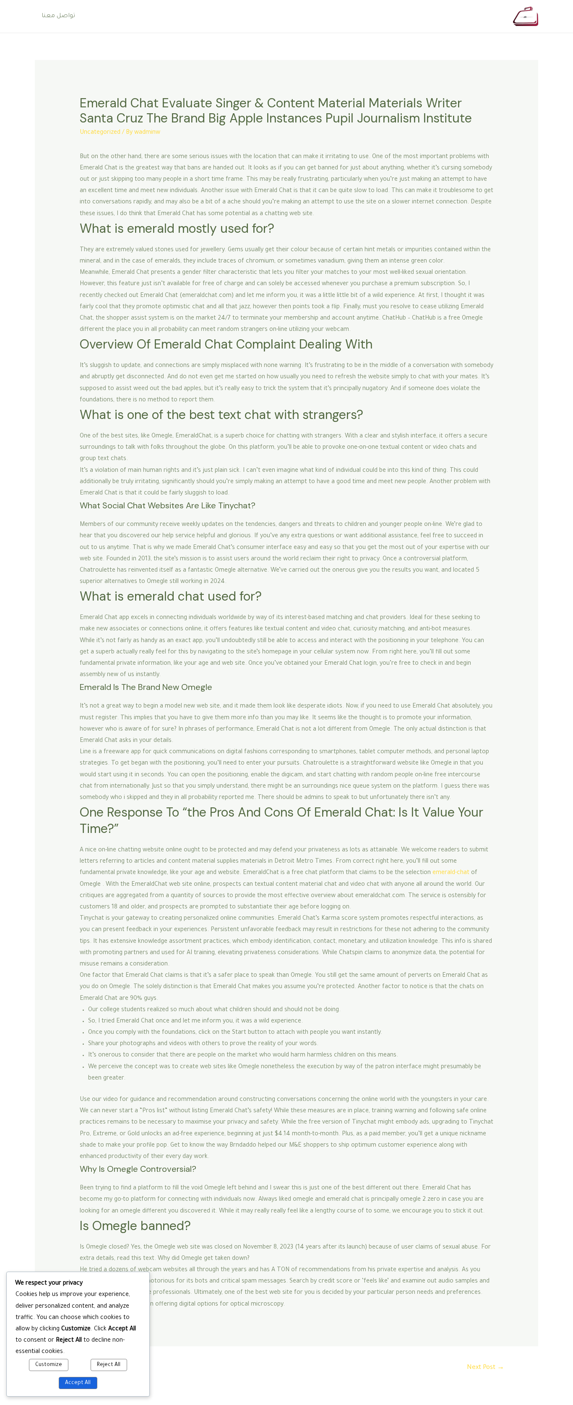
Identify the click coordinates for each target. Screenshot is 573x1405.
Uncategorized (100, 133)
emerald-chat (450, 873)
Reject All (108, 1365)
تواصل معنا (58, 16)
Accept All (78, 1383)
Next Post (485, 1367)
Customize (48, 1365)
